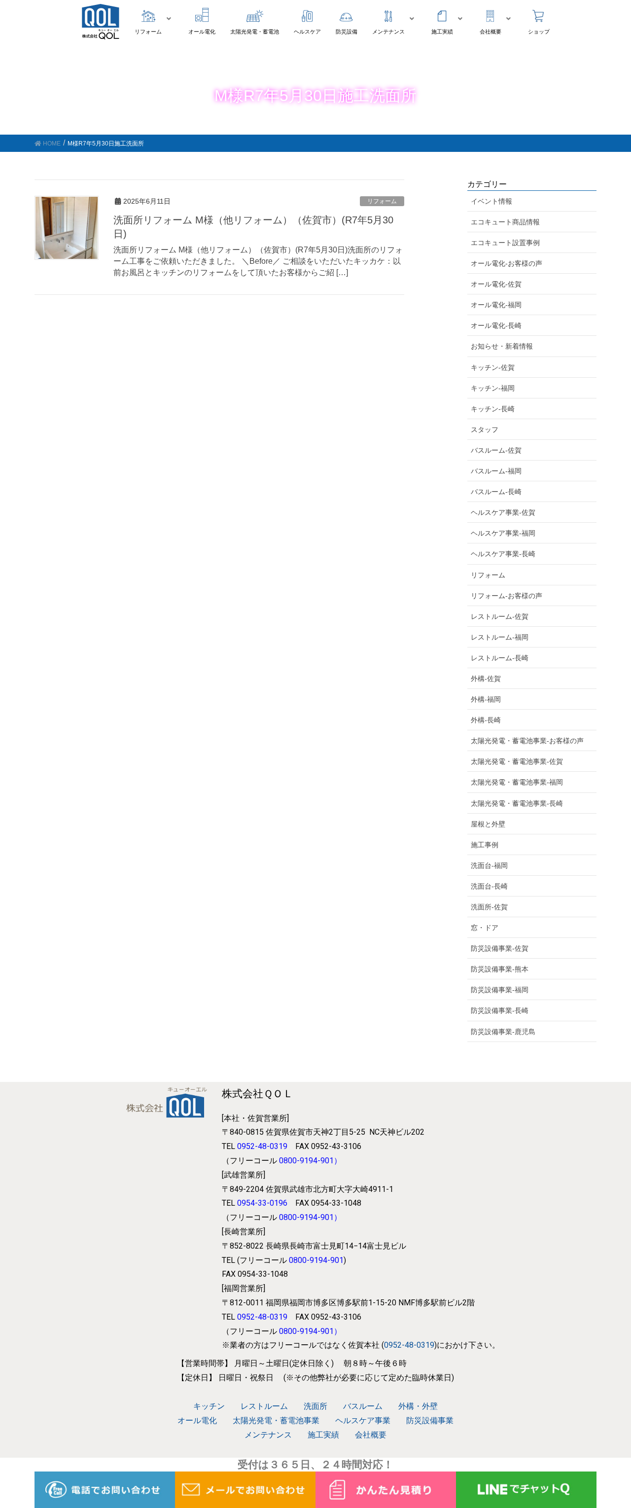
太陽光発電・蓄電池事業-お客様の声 (527, 741)
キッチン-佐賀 (493, 367)
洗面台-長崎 (489, 886)
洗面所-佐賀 (489, 907)
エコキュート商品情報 (505, 222)
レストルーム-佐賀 (499, 616)
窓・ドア (484, 928)
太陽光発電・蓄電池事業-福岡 (517, 782)
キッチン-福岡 (493, 388)
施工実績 (323, 1434)
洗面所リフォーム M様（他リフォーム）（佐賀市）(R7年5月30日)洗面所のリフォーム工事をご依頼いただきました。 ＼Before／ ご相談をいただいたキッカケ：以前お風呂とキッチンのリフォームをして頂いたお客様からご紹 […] (258, 261)
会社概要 (370, 1434)
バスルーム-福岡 (496, 471)
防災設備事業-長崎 (499, 1010)
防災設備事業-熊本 (499, 969)
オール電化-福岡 (496, 305)
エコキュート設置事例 (505, 243)
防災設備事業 (430, 1420)
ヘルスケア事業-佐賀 (503, 512)
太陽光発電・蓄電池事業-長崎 (517, 803)
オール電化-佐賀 (496, 284)
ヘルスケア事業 (362, 1420)
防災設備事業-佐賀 (499, 948)
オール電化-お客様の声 (506, 263)
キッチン (209, 1406)
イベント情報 (491, 201)
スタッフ (484, 429)
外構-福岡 (486, 699)
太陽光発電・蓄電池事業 (276, 1420)
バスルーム (363, 1406)
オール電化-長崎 (496, 325)
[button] (154, 19)
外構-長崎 (486, 720)
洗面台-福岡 (489, 865)
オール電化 (197, 1420)
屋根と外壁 (488, 824)
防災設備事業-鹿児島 (503, 1032)
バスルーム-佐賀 (496, 450)
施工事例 (484, 845)
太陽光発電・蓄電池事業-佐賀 (517, 761)
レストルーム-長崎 (499, 658)
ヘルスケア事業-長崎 (503, 554)
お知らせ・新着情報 (502, 346)
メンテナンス (268, 1434)
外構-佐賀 (486, 678)
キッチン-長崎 (493, 409)
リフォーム (382, 201)
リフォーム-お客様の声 (506, 596)
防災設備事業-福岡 (499, 990)
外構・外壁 (418, 1406)
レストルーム (264, 1406)
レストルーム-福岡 (499, 637)
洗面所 (315, 1406)
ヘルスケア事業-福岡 (503, 533)
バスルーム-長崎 (496, 492)
